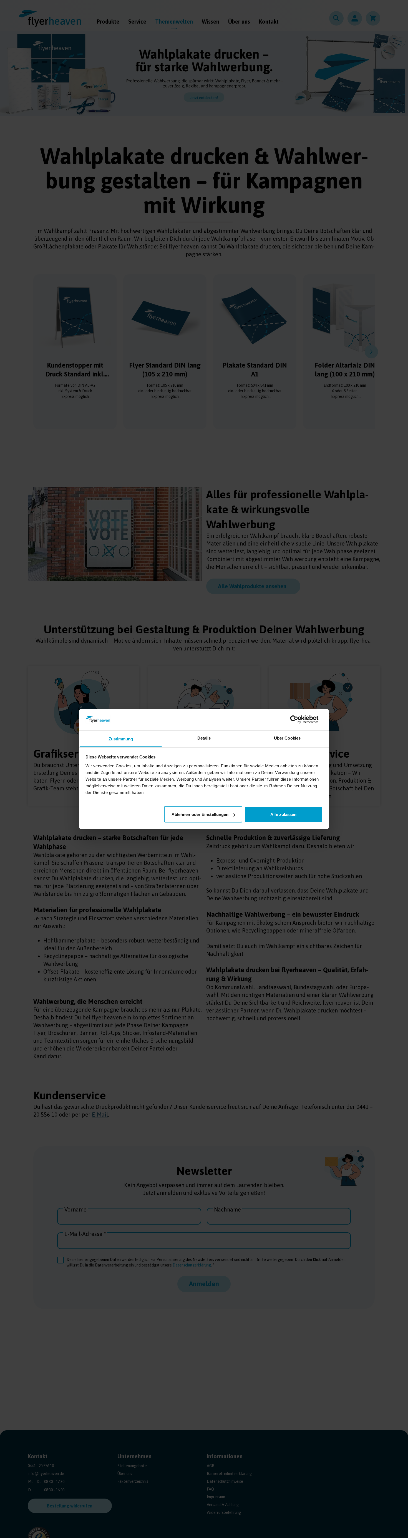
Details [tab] (204, 737)
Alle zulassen (283, 814)
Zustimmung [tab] (121, 738)
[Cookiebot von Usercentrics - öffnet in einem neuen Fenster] (298, 719)
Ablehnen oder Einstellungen (200, 814)
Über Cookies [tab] (287, 737)
